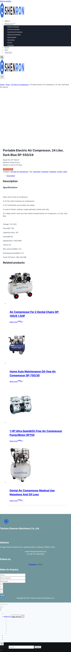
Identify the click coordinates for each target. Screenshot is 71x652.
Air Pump (9, 42)
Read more (14, 322)
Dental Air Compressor (13, 26)
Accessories (10, 45)
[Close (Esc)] (6, 604)
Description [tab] (11, 176)
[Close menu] (0, 609)
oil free (59, 172)
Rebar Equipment (11, 37)
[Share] (4, 604)
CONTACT (8, 53)
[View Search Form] (2, 57)
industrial (45, 172)
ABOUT (7, 21)
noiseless (52, 172)
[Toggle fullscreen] (2, 604)
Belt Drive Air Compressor (14, 34)
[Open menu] (2, 77)
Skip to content (5, 1)
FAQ (6, 50)
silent (65, 172)
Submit (3, 595)
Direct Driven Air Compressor (14, 32)
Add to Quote (8, 169)
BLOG (7, 47)
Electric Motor (11, 40)
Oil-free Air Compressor (13, 29)
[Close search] (2, 643)
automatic (37, 172)
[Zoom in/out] (0, 604)
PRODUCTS (7, 616)
